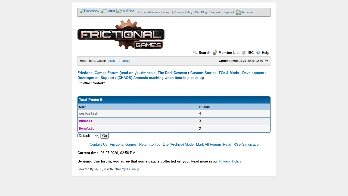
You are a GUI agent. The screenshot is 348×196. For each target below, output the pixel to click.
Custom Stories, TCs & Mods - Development (227, 73)
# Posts (204, 106)
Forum (167, 12)
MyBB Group (130, 169)
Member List (229, 53)
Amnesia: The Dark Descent (164, 73)
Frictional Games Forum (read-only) (107, 73)
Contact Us (98, 144)
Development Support (95, 78)
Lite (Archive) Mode (178, 144)
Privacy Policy (183, 12)
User (82, 106)
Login (111, 60)
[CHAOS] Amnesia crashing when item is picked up (160, 78)
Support (228, 12)
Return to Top (149, 144)
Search (204, 53)
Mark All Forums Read (213, 144)
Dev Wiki (215, 12)
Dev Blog (201, 12)
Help (265, 53)
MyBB (98, 169)
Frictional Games (149, 12)
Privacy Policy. (231, 161)
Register (124, 60)
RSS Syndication (247, 144)
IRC (251, 53)
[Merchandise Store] (244, 12)
